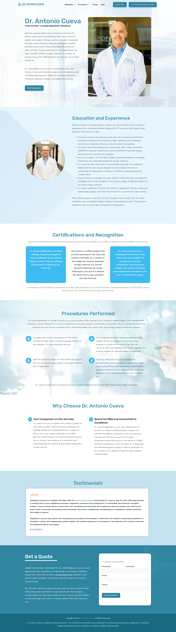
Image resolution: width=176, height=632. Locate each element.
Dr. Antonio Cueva (87, 618)
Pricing (95, 4)
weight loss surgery (68, 320)
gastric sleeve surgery (84, 500)
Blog (102, 4)
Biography (69, 4)
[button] (69, 4)
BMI (58, 359)
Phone (105, 585)
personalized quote (64, 575)
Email (104, 575)
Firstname (106, 566)
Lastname (130, 566)
